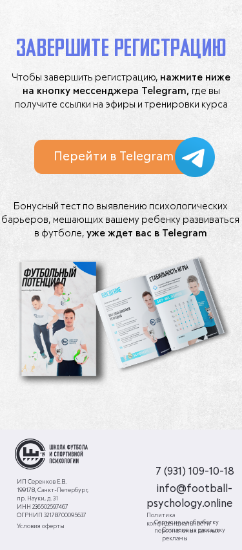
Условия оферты (41, 526)
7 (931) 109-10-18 (195, 471)
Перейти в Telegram (114, 157)
